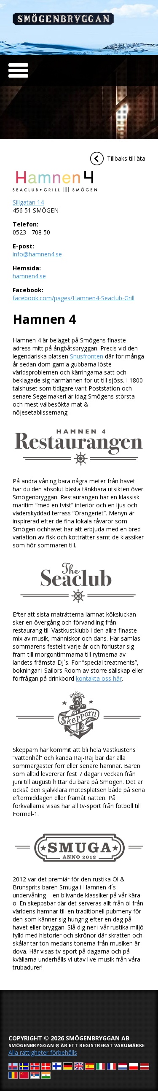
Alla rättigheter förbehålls (42, 1052)
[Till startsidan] (63, 23)
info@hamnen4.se (37, 254)
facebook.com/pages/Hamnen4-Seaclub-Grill (73, 298)
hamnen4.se (29, 276)
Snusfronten (86, 356)
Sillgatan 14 (28, 202)
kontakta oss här (99, 678)
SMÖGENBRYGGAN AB (97, 1038)
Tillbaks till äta (126, 158)
